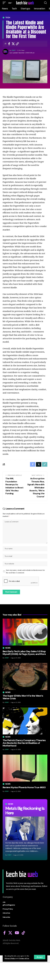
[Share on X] (13, 44)
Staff (14, 50)
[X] (10, 933)
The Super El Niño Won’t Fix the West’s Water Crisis (23, 697)
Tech (7, 17)
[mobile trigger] (5, 3)
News (10, 804)
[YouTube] (17, 933)
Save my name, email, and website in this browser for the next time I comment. (25, 571)
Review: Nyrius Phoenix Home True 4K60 (24, 787)
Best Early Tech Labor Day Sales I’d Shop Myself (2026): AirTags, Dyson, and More (24, 653)
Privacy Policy (10, 958)
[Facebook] (4, 933)
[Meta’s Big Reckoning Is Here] (25, 828)
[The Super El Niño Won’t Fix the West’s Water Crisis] (25, 676)
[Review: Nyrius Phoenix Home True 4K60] (25, 768)
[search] (45, 3)
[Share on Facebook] (9, 44)
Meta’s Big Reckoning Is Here (24, 811)
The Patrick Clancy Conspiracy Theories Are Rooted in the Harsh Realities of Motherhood (24, 743)
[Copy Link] (17, 44)
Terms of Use (24, 958)
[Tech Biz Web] (25, 2)
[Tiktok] (23, 933)
